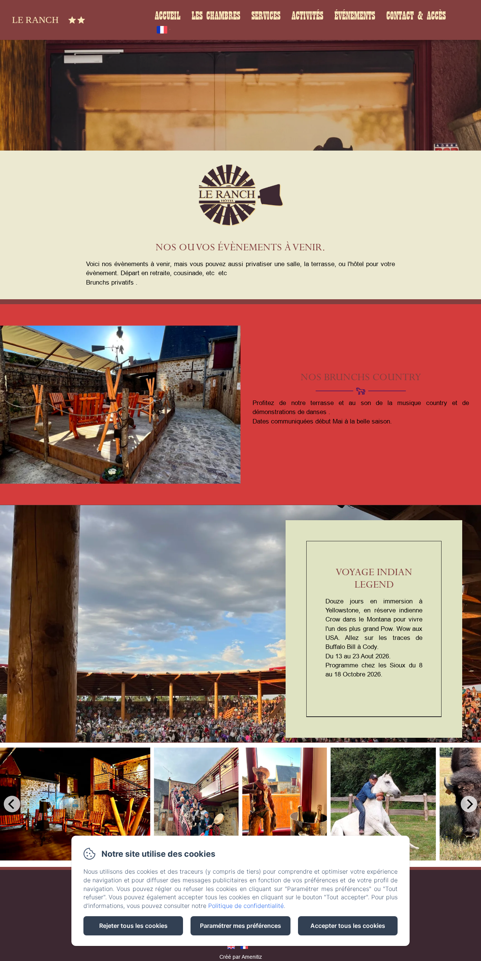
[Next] (469, 804)
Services (265, 16)
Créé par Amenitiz (240, 957)
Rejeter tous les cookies (133, 925)
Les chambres (216, 16)
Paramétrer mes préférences (240, 925)
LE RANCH (35, 20)
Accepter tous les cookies (347, 925)
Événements (354, 16)
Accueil (167, 16)
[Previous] (12, 804)
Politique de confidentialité (246, 905)
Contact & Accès (416, 16)
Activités (307, 16)
